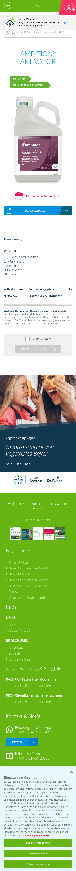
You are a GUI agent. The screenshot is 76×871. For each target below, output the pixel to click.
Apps (12, 624)
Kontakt (16, 742)
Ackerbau (16, 647)
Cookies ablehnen (38, 853)
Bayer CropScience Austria (29, 580)
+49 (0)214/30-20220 (33, 758)
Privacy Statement (38, 835)
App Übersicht (39, 520)
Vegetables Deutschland (27, 597)
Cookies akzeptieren (38, 864)
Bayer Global (18, 562)
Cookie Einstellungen (38, 843)
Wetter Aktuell (19, 630)
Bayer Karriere (19, 574)
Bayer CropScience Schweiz (29, 586)
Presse (14, 591)
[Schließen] (3, 22)
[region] (38, 818)
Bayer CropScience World (28, 568)
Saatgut (14, 653)
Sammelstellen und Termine (30, 686)
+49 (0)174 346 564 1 (34, 732)
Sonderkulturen (20, 659)
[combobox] (38, 210)
